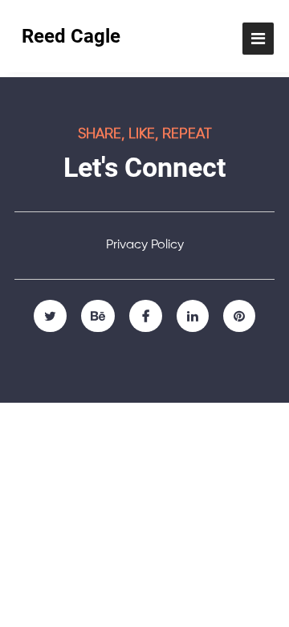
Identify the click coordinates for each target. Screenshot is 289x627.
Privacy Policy (145, 245)
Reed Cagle (71, 36)
